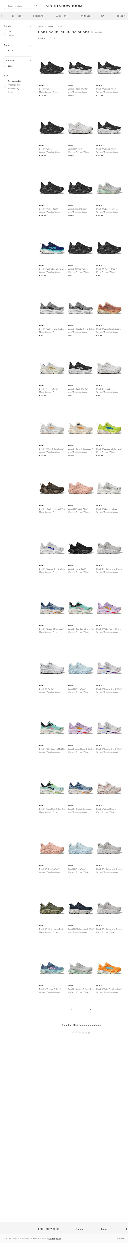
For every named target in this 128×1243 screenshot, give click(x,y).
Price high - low (14, 85)
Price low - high (14, 88)
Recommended (14, 81)
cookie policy (54, 1238)
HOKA (10, 50)
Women (11, 35)
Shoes (41, 26)
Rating (10, 92)
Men (9, 32)
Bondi (10, 66)
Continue (119, 1238)
